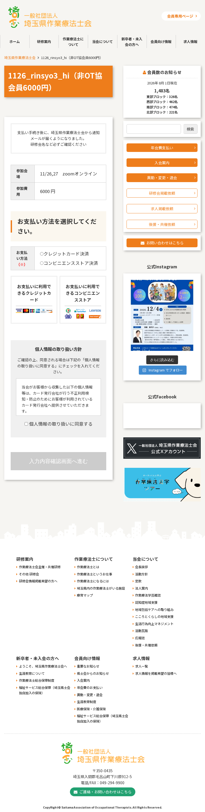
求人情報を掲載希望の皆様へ (156, 673)
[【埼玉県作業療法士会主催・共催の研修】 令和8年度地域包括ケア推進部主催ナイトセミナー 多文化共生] (162, 315)
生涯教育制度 (86, 701)
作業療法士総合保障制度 (36, 680)
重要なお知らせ (88, 666)
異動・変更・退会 (162, 177)
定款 (138, 581)
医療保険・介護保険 (91, 709)
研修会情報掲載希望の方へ (38, 581)
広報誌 (140, 638)
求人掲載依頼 (162, 208)
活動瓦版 (141, 630)
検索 (190, 129)
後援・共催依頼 (162, 224)
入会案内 (162, 162)
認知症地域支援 (146, 602)
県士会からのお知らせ (93, 673)
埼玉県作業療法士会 (20, 57)
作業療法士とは (88, 566)
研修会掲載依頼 (162, 193)
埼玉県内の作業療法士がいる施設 (101, 588)
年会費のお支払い (89, 687)
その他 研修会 (29, 574)
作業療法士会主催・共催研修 (40, 566)
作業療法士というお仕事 (94, 574)
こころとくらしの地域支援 (154, 616)
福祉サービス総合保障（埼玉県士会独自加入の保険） (44, 690)
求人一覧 (141, 666)
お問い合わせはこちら (165, 242)
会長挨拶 (141, 566)
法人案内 (141, 588)
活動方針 (141, 574)
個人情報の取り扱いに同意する (60, 424)
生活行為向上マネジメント (154, 623)
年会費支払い (162, 147)
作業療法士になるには (93, 581)
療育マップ (85, 595)
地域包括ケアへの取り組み (154, 609)
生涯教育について (32, 673)
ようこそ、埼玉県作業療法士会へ (43, 666)
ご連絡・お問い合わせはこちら (105, 791)
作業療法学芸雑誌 (148, 595)
